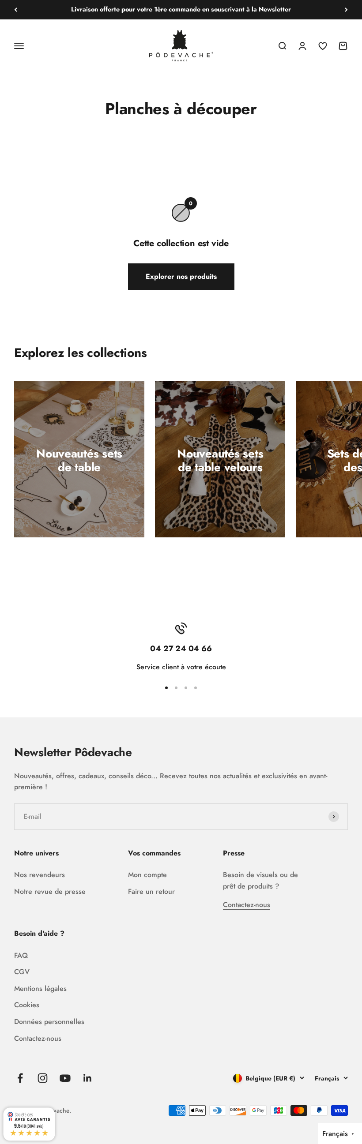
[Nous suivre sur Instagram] (43, 1078)
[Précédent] (15, 9)
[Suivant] (346, 9)
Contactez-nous (246, 905)
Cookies (26, 1005)
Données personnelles (49, 1021)
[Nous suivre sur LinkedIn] (88, 1078)
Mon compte (147, 875)
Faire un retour (151, 891)
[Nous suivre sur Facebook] (20, 1078)
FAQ (21, 955)
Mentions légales (40, 988)
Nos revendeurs (39, 875)
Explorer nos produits (181, 276)
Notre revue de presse (50, 891)
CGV (22, 972)
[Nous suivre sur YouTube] (65, 1078)
